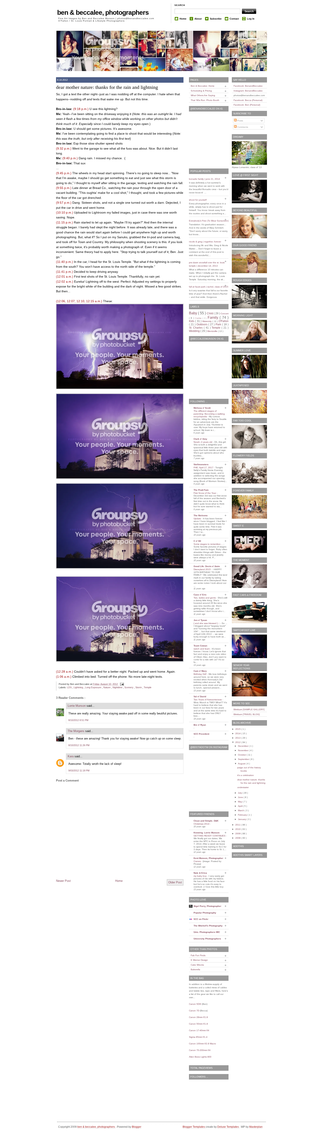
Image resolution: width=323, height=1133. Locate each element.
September (244, 759)
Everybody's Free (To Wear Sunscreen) (209, 221)
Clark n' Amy (200, 439)
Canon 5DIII (195, 1004)
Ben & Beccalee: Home (202, 86)
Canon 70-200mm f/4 (199, 1050)
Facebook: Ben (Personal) (247, 105)
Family (214, 317)
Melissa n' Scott (202, 408)
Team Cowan (200, 645)
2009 (238, 833)
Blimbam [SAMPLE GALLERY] (249, 709)
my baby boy (200, 876)
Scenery (129, 687)
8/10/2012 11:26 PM (78, 745)
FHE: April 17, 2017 (204, 467)
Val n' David (200, 696)
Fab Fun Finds (198, 955)
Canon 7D (194, 1010)
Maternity (207, 321)
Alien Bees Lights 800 (200, 1057)
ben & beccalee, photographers (103, 12)
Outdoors (202, 324)
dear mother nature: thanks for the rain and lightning (107, 87)
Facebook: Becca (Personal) (248, 100)
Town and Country (90, 242)
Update (198, 518)
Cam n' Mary (200, 671)
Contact (234, 18)
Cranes (197, 861)
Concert (225, 313)
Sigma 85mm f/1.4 (198, 1037)
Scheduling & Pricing (201, 91)
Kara (71, 756)
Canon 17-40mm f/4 (199, 1030)
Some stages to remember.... (208, 544)
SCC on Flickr (201, 919)
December (243, 746)
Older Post (175, 882)
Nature (107, 687)
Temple (147, 687)
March (241, 810)
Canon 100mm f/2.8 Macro (202, 1043)
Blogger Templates (194, 1126)
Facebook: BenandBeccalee (248, 86)
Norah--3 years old (203, 442)
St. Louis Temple (119, 262)
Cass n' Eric (200, 594)
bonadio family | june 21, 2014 (204, 179)
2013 (238, 738)
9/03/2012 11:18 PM (78, 770)
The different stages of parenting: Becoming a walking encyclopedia (209, 414)
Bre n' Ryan (200, 725)
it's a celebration (245, 775)
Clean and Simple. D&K (206, 821)
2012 (238, 742)
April (240, 806)
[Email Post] (121, 684)
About (198, 18)
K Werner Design (199, 960)
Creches (198, 318)
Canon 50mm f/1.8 (198, 1024)
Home (183, 18)
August (242, 763)
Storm (138, 687)
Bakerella (195, 969)
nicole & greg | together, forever (205, 241)
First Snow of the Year (205, 493)
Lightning (79, 687)
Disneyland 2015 (202, 569)
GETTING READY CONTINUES (210, 836)
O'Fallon (224, 321)
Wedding (194, 331)
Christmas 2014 (202, 824)
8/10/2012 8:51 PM (78, 720)
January (242, 819)
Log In (250, 18)
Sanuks (122, 237)
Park (219, 324)
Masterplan (256, 1126)
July (240, 793)
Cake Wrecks (197, 965)
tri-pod (151, 237)
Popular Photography (205, 913)
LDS (69, 687)
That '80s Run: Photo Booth (205, 100)
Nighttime (118, 687)
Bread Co (99, 188)
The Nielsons (201, 515)
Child (210, 313)
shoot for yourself (198, 200)
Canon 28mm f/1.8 (198, 1017)
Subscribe (215, 18)
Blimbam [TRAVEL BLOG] (247, 714)
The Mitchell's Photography (208, 925)
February (243, 815)
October (242, 755)
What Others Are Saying (203, 95)
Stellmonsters (201, 464)
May (240, 801)
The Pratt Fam (201, 490)
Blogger (136, 1126)
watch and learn (202, 649)
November (243, 750)
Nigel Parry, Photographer (207, 906)
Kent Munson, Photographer (208, 858)
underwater (243, 787)
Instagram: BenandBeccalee (248, 91)
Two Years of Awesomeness (208, 699)
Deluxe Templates (228, 1126)
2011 (238, 825)
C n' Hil (197, 541)
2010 (238, 829)
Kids (192, 321)
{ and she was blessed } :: (207, 623)
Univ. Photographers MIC (207, 932)
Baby (193, 313)
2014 (238, 733)
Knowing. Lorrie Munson (207, 832)
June (241, 797)
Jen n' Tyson (200, 620)
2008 (238, 838)
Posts (240, 120)
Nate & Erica (200, 873)
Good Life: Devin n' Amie (207, 566)
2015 (238, 729)
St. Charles (196, 327)
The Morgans (76, 731)
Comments (242, 127)
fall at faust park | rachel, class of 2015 (208, 287)
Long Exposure (93, 687)
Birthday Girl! (200, 674)
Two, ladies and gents (205, 598)
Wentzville (212, 331)
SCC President (201, 734)
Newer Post (63, 880)
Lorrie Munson (77, 705)
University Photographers (207, 938)
